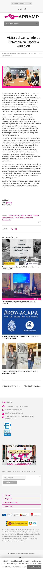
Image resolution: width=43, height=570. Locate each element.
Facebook (21, 8)
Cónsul (4, 218)
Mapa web (8, 499)
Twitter (18, 8)
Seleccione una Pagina (18, 3)
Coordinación (6, 220)
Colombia (36, 215)
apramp (8, 203)
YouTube (25, 8)
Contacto (8, 495)
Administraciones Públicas (17, 215)
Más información (34, 567)
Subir (20, 557)
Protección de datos (11, 502)
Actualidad (11, 53)
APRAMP (4, 53)
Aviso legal (8, 506)
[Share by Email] (15, 229)
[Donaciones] (19, 455)
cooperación (29, 218)
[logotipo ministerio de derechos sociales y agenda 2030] (21, 523)
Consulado (10, 218)
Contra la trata (19, 218)
